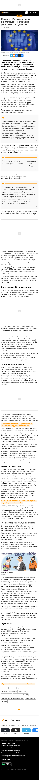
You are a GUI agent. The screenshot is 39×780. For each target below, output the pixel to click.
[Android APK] (6, 764)
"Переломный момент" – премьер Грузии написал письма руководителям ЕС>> (17, 425)
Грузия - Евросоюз (30, 698)
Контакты (10, 741)
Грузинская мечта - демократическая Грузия (12, 698)
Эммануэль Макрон (7, 694)
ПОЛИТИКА (5, 688)
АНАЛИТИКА (12, 725)
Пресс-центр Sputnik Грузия (9, 745)
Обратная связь (5, 759)
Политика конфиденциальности (10, 750)
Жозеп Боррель (13, 691)
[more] (36, 141)
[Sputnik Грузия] (5, 13)
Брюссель (4, 691)
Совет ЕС (25, 694)
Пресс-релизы (11, 743)
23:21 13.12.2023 (5, 28)
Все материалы (23, 725)
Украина (25, 688)
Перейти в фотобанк (24, 52)
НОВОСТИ (12, 688)
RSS (19, 745)
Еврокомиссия (17, 694)
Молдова (31, 688)
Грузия (19, 688)
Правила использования (21, 741)
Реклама (3, 743)
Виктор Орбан (22, 691)
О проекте (4, 741)
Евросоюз (4, 701)
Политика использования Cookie (10, 753)
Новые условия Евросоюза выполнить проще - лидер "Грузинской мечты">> (19, 502)
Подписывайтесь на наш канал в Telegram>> (17, 684)
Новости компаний (6, 748)
